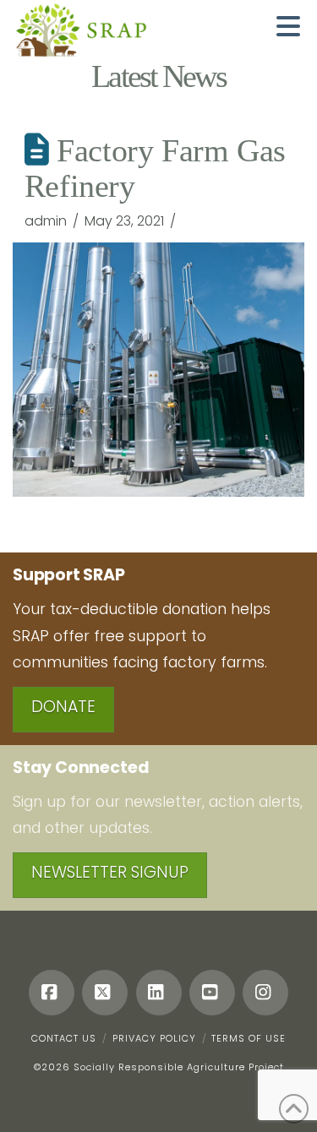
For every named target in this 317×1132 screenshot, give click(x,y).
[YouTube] (212, 992)
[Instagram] (265, 992)
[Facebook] (51, 992)
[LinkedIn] (159, 992)
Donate (63, 706)
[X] (105, 992)
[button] (288, 26)
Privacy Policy (154, 1038)
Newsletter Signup (110, 872)
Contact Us (63, 1038)
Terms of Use (248, 1038)
